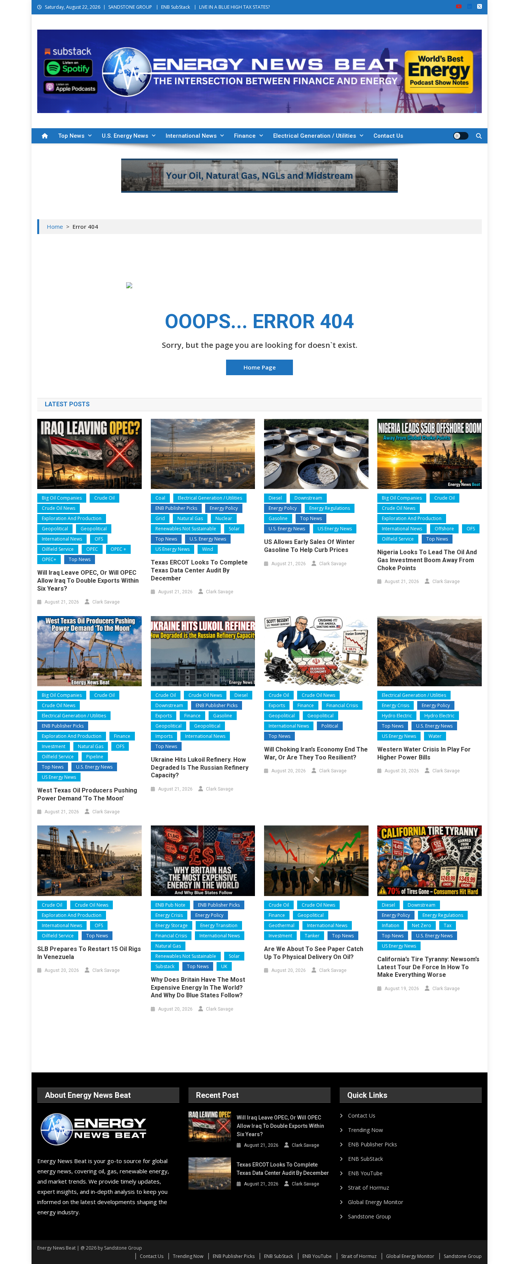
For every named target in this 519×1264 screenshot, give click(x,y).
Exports (163, 715)
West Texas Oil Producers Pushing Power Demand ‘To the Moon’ (87, 794)
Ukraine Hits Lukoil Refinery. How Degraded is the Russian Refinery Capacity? (199, 767)
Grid (160, 518)
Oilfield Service (58, 549)
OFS (99, 539)
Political (329, 726)
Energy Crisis (395, 705)
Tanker (312, 935)
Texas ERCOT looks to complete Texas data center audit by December (199, 570)
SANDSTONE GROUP (130, 7)
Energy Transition (218, 925)
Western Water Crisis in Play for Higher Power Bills (424, 753)
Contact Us (388, 135)
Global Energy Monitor (375, 1202)
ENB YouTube (365, 1173)
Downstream (308, 498)
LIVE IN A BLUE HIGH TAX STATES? (234, 7)
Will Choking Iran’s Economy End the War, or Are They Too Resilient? (316, 753)
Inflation (390, 925)
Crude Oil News (58, 508)
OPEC (92, 549)
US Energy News (172, 549)
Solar (234, 528)
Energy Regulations (329, 508)
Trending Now (365, 1130)
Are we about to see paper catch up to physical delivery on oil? (313, 953)
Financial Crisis (342, 705)
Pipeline (94, 756)
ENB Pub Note (170, 905)
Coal (160, 498)
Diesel (275, 498)
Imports (163, 736)
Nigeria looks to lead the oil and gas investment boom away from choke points (427, 560)
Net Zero (421, 925)
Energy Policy (224, 508)
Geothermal (281, 925)
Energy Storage (171, 925)
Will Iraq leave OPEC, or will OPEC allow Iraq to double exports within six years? (88, 580)
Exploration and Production (71, 518)
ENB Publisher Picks (176, 508)
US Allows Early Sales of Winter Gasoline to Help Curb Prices (309, 545)
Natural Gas (190, 518)
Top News (71, 135)
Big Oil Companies (62, 498)
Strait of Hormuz (368, 1187)
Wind (207, 549)
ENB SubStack (175, 7)
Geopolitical (55, 528)
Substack (164, 966)
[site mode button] (460, 136)
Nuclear (223, 518)
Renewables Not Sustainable (185, 528)
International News (191, 135)
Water (435, 736)
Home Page (260, 367)
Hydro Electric (397, 715)
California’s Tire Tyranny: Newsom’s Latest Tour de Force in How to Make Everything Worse (428, 967)
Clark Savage (106, 602)
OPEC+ (49, 559)
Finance (245, 135)
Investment (53, 746)
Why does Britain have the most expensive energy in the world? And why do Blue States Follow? (198, 987)
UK (224, 966)
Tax (447, 925)
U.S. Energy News (125, 135)
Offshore (444, 528)
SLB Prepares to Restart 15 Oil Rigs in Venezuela (89, 953)
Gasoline (278, 518)
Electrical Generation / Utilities (314, 135)
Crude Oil (104, 498)
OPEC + (118, 549)
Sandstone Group (369, 1216)
